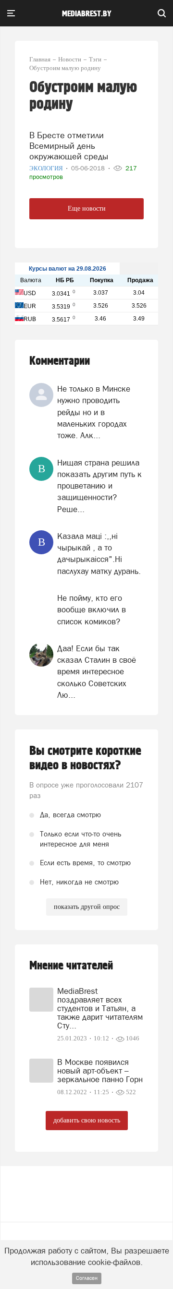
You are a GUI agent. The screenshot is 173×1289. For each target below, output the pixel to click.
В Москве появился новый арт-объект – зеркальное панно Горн (100, 1071)
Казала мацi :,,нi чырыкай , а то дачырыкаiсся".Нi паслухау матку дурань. (99, 553)
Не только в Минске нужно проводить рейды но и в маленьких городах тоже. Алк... (93, 412)
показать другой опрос (87, 906)
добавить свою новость (86, 1120)
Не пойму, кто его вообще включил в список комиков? (91, 609)
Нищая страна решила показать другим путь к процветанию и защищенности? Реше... (99, 486)
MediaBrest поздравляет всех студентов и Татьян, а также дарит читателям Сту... (100, 1008)
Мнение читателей (71, 966)
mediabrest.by (86, 14)
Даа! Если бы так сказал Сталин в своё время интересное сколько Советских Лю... (96, 672)
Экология (46, 168)
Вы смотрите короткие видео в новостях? (85, 758)
